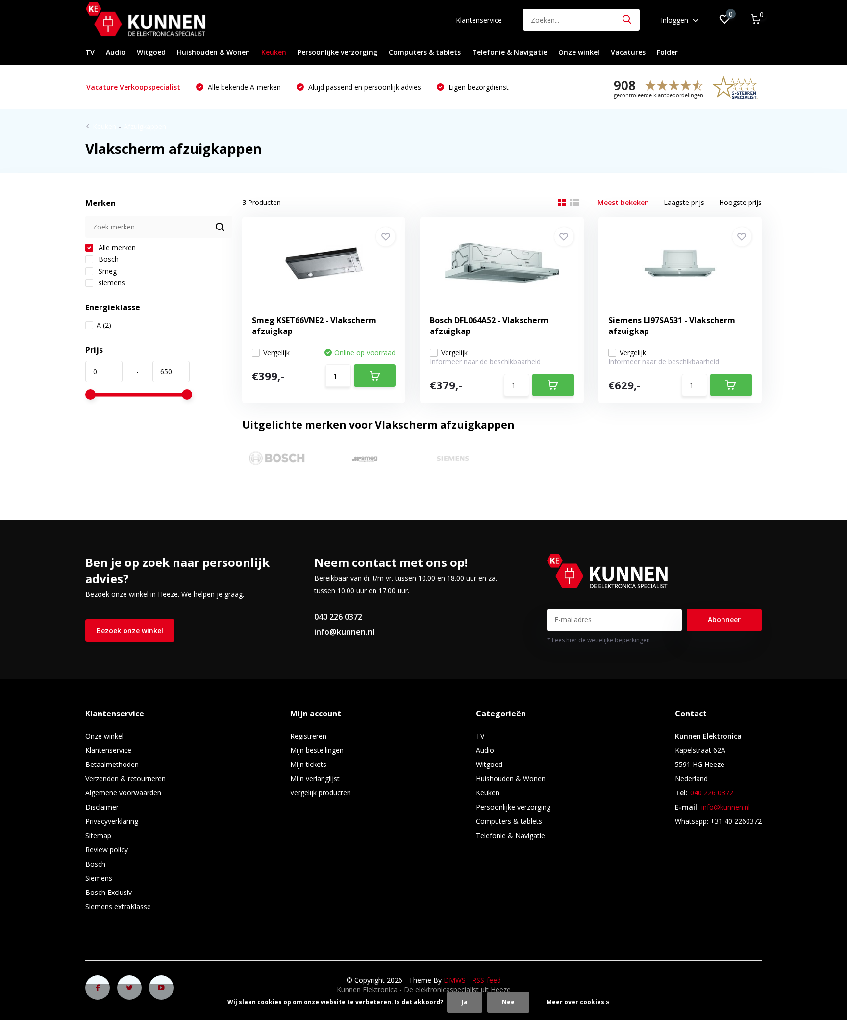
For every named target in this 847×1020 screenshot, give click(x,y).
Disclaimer (102, 807)
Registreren (308, 735)
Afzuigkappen (145, 126)
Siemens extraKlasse (118, 906)
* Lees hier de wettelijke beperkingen (598, 640)
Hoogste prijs (740, 202)
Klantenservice (479, 20)
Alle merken (116, 247)
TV (90, 52)
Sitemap (98, 835)
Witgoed (151, 52)
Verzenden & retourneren (125, 778)
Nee (508, 1002)
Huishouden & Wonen (213, 52)
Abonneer (724, 619)
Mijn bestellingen (317, 750)
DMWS (455, 980)
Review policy (106, 849)
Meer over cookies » (578, 1002)
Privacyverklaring (111, 821)
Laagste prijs (684, 202)
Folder (667, 52)
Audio (115, 52)
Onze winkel (578, 52)
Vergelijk (276, 352)
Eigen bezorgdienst (478, 87)
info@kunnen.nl (344, 631)
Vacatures (628, 52)
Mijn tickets (308, 764)
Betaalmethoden (112, 764)
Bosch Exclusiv (108, 892)
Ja (465, 1002)
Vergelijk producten (320, 792)
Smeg (107, 271)
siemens (111, 282)
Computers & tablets (425, 52)
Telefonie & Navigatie (509, 52)
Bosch (108, 259)
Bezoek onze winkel (130, 630)
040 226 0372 (338, 617)
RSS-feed (486, 980)
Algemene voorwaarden (123, 792)
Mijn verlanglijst (315, 778)
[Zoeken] (627, 20)
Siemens (98, 878)
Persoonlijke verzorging (337, 52)
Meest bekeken (623, 202)
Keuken (273, 52)
